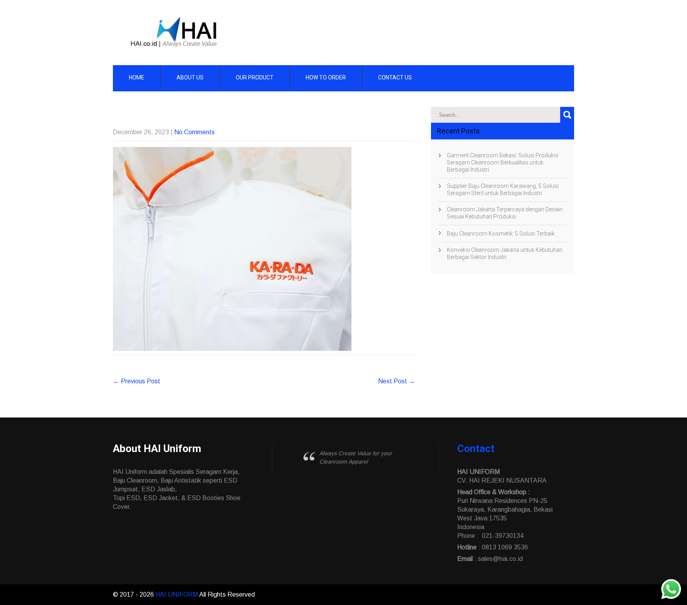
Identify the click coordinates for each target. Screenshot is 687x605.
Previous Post (136, 381)
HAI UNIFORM (177, 594)
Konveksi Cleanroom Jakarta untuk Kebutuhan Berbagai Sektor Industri (505, 253)
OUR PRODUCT (255, 77)
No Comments (194, 132)
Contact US (395, 77)
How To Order (326, 77)
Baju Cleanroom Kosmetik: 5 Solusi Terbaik (501, 233)
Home (136, 77)
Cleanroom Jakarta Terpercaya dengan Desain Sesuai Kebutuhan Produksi (505, 213)
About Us (190, 77)
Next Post (396, 381)
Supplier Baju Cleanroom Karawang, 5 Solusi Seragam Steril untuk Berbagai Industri (503, 189)
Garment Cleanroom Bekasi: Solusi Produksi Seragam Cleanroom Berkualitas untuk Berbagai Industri (502, 162)
